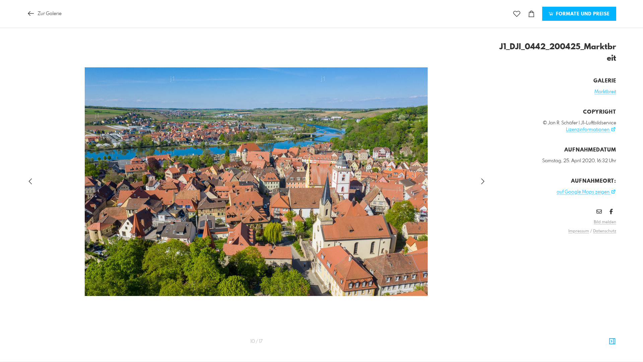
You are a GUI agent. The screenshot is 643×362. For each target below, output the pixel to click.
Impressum (578, 231)
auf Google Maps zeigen (584, 192)
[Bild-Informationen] (612, 341)
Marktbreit (605, 91)
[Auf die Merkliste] (517, 13)
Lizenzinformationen (588, 129)
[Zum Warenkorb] (531, 13)
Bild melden (605, 222)
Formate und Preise (582, 14)
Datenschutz (604, 231)
